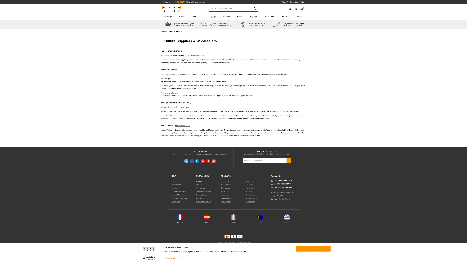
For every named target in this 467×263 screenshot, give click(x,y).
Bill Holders (225, 188)
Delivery (174, 188)
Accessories (270, 16)
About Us (285, 2)
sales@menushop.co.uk (196, 2)
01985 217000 (180, 2)
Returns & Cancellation (180, 198)
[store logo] (171, 9)
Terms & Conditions (178, 195)
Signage (212, 16)
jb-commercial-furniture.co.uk (192, 55)
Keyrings (253, 16)
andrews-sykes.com (181, 107)
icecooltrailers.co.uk (182, 126)
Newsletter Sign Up (203, 202)
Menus (181, 16)
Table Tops (225, 191)
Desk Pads (250, 181)
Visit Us (199, 185)
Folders (240, 16)
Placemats (225, 195)
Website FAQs (176, 185)
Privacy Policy (201, 195)
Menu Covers (226, 181)
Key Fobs (249, 185)
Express (285, 16)
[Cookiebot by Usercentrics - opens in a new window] (149, 258)
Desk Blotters (226, 202)
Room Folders (226, 198)
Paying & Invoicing (178, 191)
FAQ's (302, 2)
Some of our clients (203, 191)
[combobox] (233, 9)
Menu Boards (226, 185)
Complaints (175, 202)
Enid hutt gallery (167, 79)
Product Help (176, 181)
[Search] (255, 8)
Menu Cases (197, 16)
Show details (170, 258)
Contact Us (294, 2)
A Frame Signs (251, 198)
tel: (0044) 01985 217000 (282, 184)
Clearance (300, 16)
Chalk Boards (251, 195)
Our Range (167, 16)
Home (163, 31)
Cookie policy (201, 198)
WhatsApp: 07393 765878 (283, 187)
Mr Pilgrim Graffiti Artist (169, 93)
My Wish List (296, 8)
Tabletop (226, 16)
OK (313, 249)
